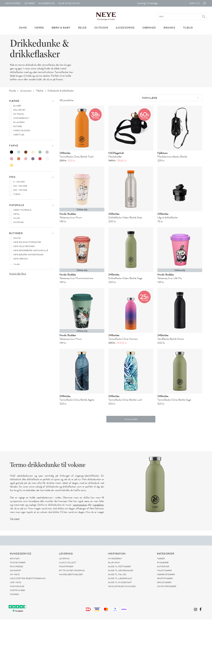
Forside (12, 90)
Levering (64, 558)
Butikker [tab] (16, 233)
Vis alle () (130, 419)
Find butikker (18, 562)
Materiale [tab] (16, 205)
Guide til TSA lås (117, 574)
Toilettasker (164, 570)
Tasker (161, 558)
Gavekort (15, 570)
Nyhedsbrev (115, 558)
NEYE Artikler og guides (122, 586)
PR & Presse (16, 566)
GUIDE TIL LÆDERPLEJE (120, 578)
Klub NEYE (114, 562)
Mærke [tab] (14, 101)
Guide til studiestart (120, 582)
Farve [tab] (13, 145)
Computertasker (166, 586)
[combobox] (170, 98)
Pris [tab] (12, 177)
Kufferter (163, 566)
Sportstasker (165, 578)
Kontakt (15, 558)
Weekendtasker (166, 574)
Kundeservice (47, 3)
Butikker (30, 3)
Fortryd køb (17, 590)
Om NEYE (15, 574)
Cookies (14, 594)
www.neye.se (17, 586)
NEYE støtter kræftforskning (27, 578)
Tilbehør (40, 90)
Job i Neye (15, 582)
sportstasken (80, 504)
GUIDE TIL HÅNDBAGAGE (120, 570)
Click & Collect (67, 562)
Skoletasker (164, 582)
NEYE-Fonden (13, 3)
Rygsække (163, 562)
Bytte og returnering (72, 570)
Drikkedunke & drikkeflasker (61, 90)
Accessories (26, 90)
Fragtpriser (66, 566)
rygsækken (98, 504)
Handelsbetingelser (71, 574)
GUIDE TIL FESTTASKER (119, 566)
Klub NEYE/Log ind (69, 3)
